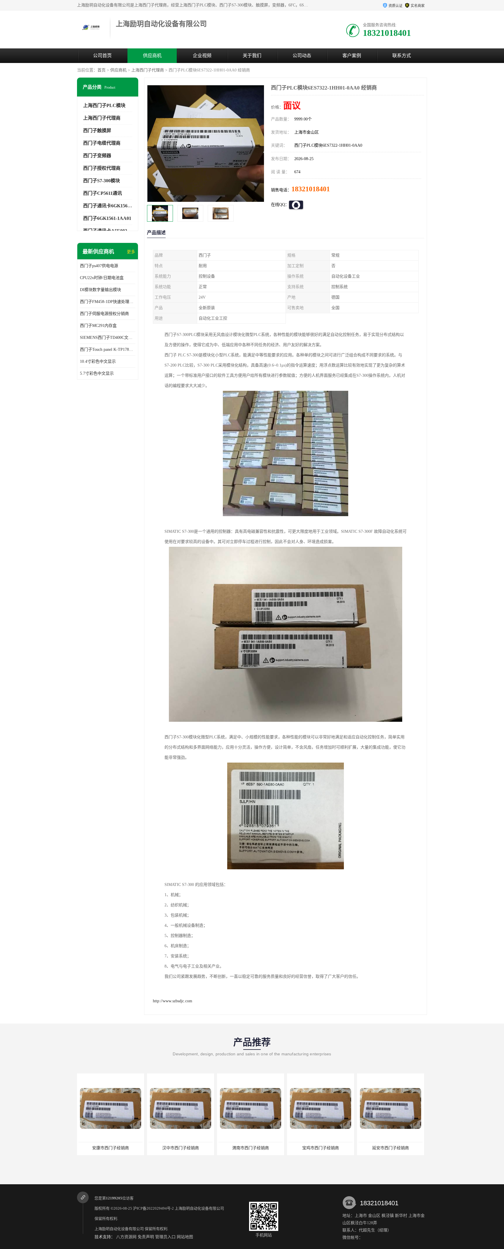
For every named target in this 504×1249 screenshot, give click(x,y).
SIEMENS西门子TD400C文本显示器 (107, 337)
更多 (131, 252)
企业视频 (202, 55)
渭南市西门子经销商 (250, 1148)
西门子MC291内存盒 (98, 325)
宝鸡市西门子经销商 (320, 1148)
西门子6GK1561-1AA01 (107, 218)
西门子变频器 (97, 155)
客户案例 (351, 55)
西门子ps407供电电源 (99, 266)
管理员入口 (165, 1237)
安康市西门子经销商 (110, 1148)
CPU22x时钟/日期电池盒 (102, 278)
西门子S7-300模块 (101, 180)
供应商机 (152, 55)
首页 (101, 70)
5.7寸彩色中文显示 (97, 373)
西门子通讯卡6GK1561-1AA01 (114, 205)
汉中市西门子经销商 (180, 1148)
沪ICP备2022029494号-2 (153, 1208)
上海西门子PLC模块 (104, 105)
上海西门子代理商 (147, 70)
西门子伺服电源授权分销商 (104, 313)
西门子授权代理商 (101, 168)
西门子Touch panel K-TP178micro (107, 349)
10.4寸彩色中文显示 (98, 361)
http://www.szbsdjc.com (172, 1001)
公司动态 (302, 55)
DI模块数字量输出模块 (100, 290)
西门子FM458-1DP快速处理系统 (107, 301)
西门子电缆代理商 (101, 143)
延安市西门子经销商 (390, 1148)
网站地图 (185, 1237)
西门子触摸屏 (97, 130)
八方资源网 (126, 1237)
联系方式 (401, 55)
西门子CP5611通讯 (102, 193)
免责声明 (146, 1237)
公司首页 (102, 55)
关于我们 (252, 55)
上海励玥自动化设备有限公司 (199, 1208)
